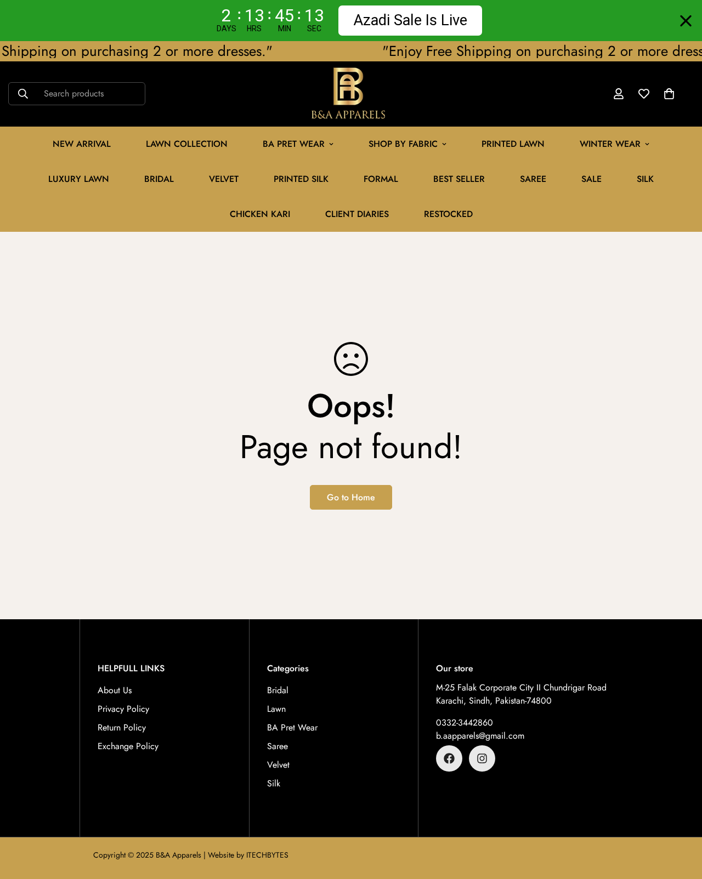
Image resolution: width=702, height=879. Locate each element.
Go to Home (351, 497)
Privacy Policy (123, 709)
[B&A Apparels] (351, 94)
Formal (381, 179)
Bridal (159, 179)
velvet (224, 179)
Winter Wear (610, 144)
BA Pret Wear (294, 144)
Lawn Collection (187, 144)
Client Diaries (357, 214)
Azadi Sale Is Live (410, 20)
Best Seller (459, 179)
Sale (591, 179)
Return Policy (122, 727)
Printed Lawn (513, 144)
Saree (533, 179)
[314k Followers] (482, 758)
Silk (645, 179)
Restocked (448, 214)
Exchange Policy (128, 746)
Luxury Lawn (78, 179)
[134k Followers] (449, 758)
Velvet (278, 764)
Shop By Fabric (403, 144)
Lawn (276, 709)
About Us (115, 690)
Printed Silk (301, 179)
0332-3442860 (464, 722)
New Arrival (82, 144)
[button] (669, 94)
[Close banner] (686, 20)
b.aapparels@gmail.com (480, 735)
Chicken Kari (260, 214)
